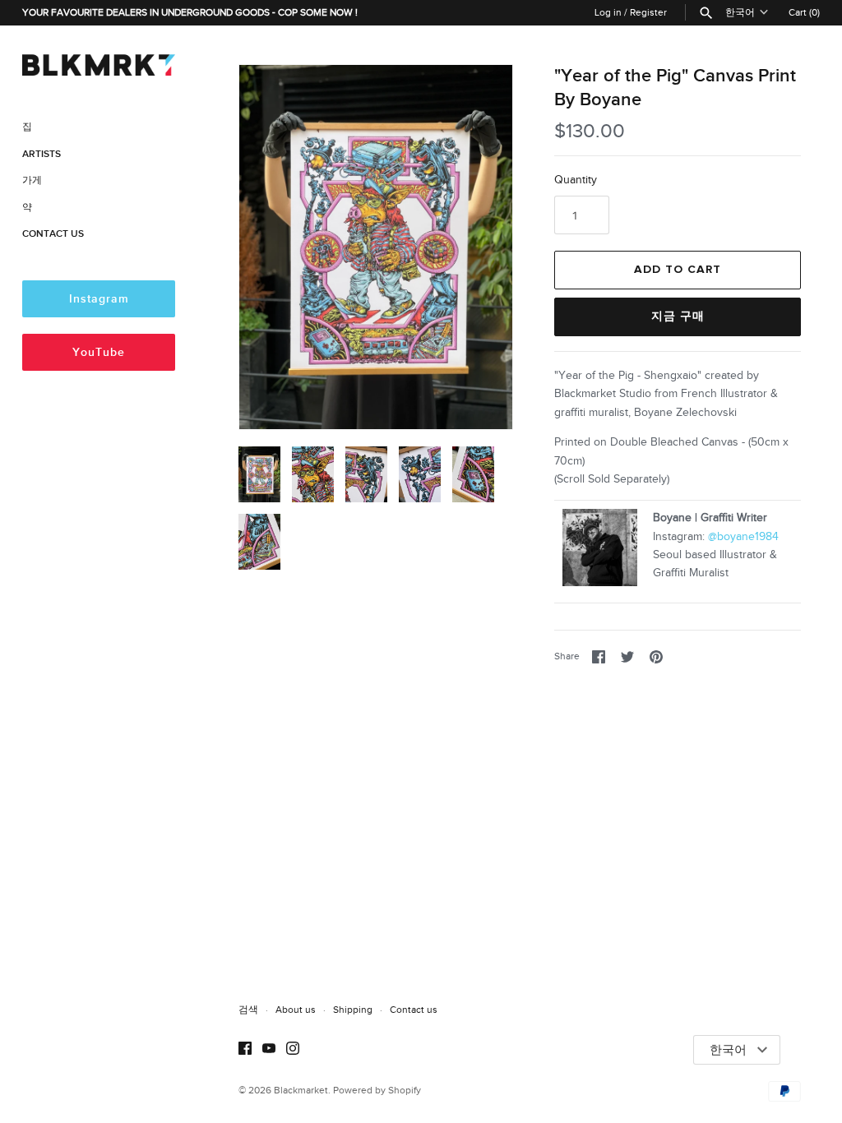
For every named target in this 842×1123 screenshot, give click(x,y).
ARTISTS (41, 154)
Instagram (99, 299)
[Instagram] (292, 1050)
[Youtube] (268, 1050)
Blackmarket (301, 1090)
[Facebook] (245, 1050)
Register (648, 12)
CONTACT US (53, 234)
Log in (608, 12)
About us (295, 1009)
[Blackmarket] (98, 62)
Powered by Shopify (377, 1090)
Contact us (413, 1009)
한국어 (740, 12)
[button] (478, 247)
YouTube (98, 352)
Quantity (575, 180)
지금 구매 (678, 316)
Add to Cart (677, 269)
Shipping (352, 1009)
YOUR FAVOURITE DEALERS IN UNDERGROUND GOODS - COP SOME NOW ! (190, 12)
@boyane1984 (743, 536)
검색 (248, 1009)
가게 (32, 180)
